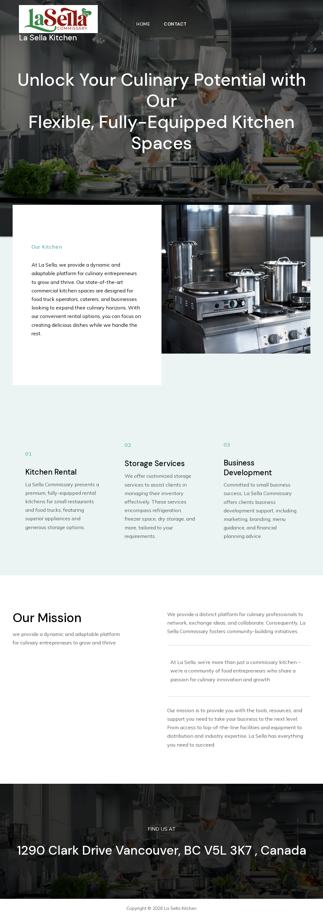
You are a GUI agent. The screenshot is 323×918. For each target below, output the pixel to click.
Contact (175, 24)
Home (143, 24)
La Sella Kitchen (48, 37)
